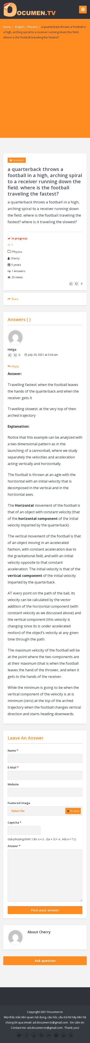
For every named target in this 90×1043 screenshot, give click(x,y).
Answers (18, 271)
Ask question (45, 961)
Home (7, 27)
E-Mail (13, 767)
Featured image (19, 803)
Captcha (14, 822)
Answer (14, 846)
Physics (33, 27)
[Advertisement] (45, 92)
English (19, 27)
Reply (15, 366)
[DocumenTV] (29, 9)
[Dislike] (76, 284)
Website (13, 784)
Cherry (15, 258)
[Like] (71, 284)
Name (13, 750)
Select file (17, 811)
